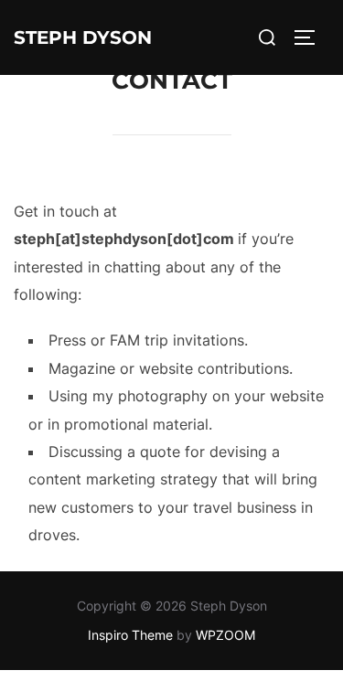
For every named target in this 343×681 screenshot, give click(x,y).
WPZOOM (225, 635)
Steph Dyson (83, 37)
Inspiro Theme (130, 635)
